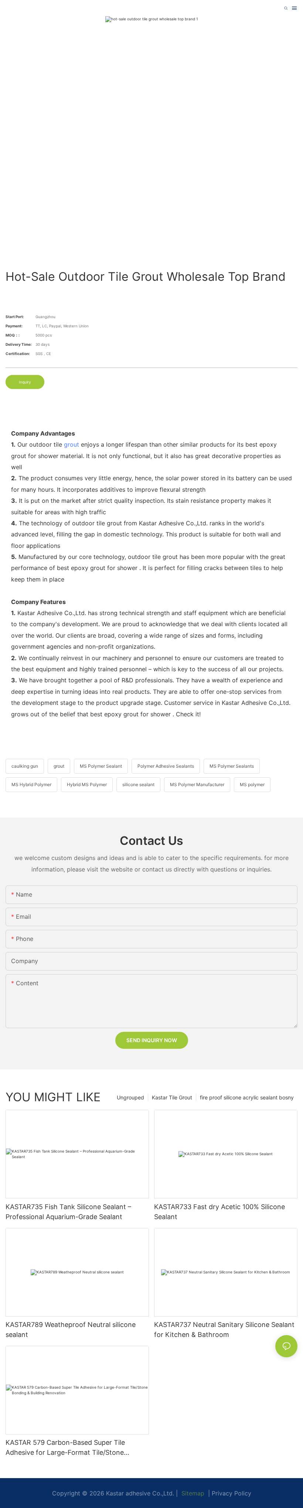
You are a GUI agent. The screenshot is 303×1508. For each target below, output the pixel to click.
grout (71, 444)
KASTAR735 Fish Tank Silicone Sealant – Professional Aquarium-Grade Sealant (68, 1212)
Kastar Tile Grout (172, 1097)
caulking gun (24, 766)
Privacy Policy (231, 1493)
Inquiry (25, 382)
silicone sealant (138, 784)
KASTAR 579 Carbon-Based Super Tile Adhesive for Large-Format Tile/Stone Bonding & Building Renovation (65, 1448)
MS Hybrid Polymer (31, 784)
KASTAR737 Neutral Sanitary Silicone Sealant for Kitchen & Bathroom (224, 1329)
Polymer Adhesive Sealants (165, 766)
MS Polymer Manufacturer (197, 784)
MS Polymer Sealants (232, 766)
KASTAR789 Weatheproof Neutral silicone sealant (71, 1329)
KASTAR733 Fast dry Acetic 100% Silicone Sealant (219, 1212)
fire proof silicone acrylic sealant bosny (247, 1097)
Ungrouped (130, 1097)
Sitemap (192, 1493)
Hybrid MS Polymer (87, 784)
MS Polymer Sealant (101, 766)
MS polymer (252, 784)
